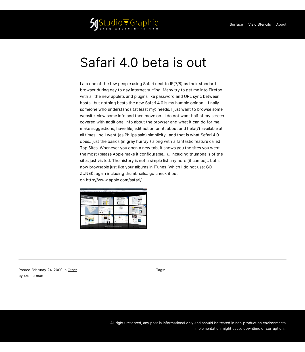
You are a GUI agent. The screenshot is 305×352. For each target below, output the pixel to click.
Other (72, 270)
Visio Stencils (259, 24)
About (281, 24)
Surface (236, 24)
